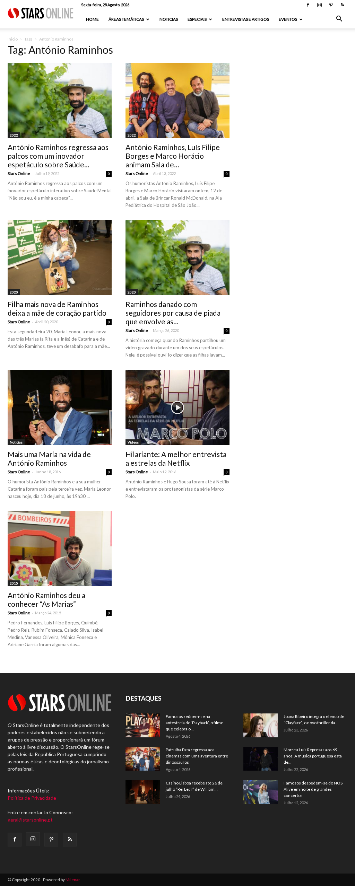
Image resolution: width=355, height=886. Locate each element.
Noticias (168, 19)
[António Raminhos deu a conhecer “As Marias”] (60, 549)
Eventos (288, 19)
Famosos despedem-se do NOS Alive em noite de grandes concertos (313, 789)
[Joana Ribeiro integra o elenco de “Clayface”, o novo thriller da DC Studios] (260, 725)
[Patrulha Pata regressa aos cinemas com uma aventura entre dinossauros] (142, 759)
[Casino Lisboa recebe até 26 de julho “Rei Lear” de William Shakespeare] (142, 792)
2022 (14, 135)
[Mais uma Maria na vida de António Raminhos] (60, 407)
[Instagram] (319, 5)
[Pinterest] (331, 5)
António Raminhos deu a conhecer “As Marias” (46, 599)
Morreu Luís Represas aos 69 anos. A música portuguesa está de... (313, 756)
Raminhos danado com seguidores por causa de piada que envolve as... (172, 313)
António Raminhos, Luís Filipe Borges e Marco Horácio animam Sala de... (172, 156)
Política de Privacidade (32, 798)
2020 (14, 292)
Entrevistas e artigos (245, 19)
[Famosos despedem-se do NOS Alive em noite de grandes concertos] (260, 792)
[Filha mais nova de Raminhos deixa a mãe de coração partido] (60, 258)
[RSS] (342, 5)
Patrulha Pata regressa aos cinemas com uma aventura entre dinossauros (197, 756)
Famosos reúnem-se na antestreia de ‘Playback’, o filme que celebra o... (194, 722)
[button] (339, 19)
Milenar (73, 879)
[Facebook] (308, 5)
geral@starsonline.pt (30, 820)
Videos (133, 442)
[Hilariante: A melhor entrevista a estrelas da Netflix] (177, 407)
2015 (14, 583)
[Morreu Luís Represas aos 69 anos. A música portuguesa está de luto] (260, 759)
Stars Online (19, 173)
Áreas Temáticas (126, 19)
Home (92, 19)
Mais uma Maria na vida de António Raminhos (49, 458)
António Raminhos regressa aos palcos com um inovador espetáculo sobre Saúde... (58, 156)
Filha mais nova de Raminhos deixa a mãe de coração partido (57, 308)
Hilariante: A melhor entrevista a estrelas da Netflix (175, 458)
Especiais (197, 19)
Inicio (13, 39)
